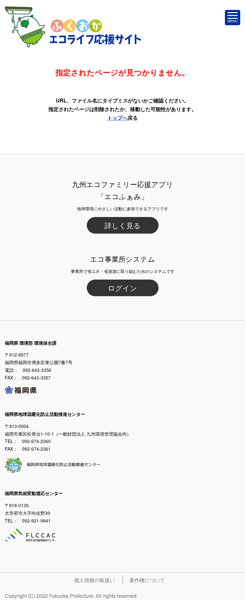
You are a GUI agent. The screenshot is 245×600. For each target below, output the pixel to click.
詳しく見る (123, 225)
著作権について (147, 580)
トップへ (117, 117)
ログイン (122, 288)
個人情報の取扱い (94, 580)
